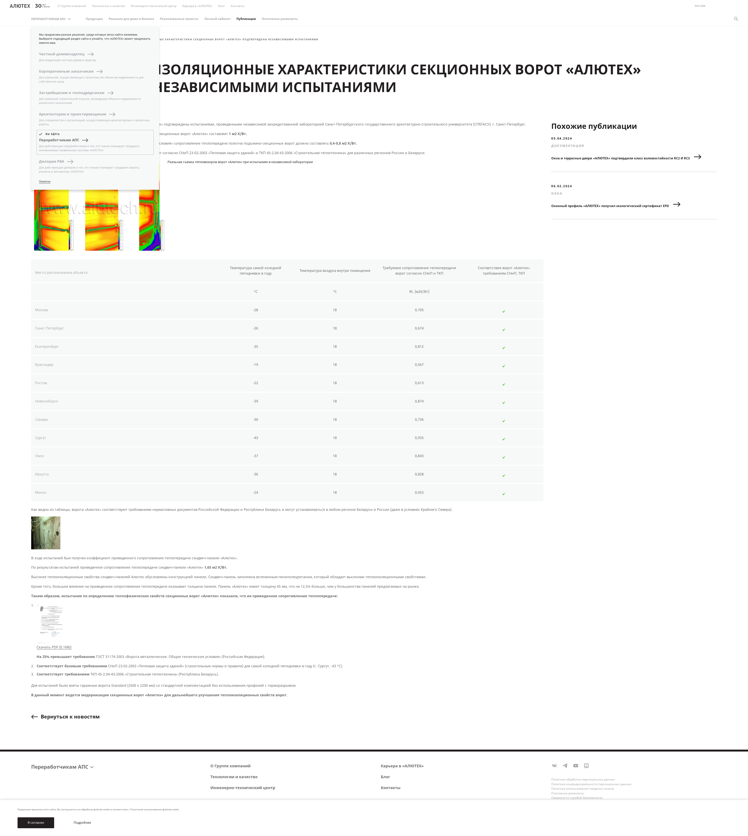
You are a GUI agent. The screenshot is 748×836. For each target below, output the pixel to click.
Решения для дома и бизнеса (131, 19)
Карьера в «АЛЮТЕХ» (197, 6)
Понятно (44, 182)
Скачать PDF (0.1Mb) (54, 647)
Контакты (390, 788)
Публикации (246, 19)
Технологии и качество (234, 777)
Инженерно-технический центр (242, 788)
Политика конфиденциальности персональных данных (591, 784)
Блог (221, 6)
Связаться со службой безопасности (576, 798)
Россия (700, 6)
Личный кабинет (217, 19)
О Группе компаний (230, 766)
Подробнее (82, 822)
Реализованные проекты (179, 19)
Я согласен (36, 822)
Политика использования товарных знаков (582, 789)
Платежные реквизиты (280, 19)
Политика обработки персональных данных (583, 779)
